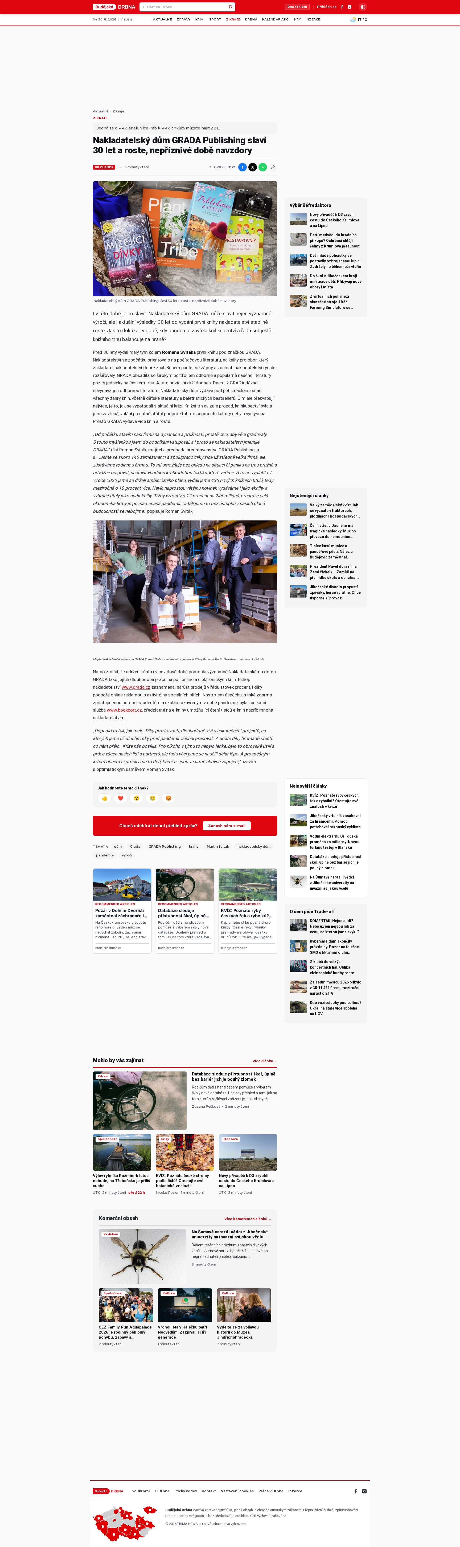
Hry (297, 19)
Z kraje (233, 19)
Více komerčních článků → (247, 1219)
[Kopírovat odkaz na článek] (273, 167)
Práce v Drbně (271, 1491)
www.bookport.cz (124, 710)
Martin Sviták (218, 846)
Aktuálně (162, 19)
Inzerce (313, 19)
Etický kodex (185, 1491)
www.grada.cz (136, 687)
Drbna (251, 19)
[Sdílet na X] (252, 167)
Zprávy (184, 19)
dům (118, 846)
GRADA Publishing (165, 846)
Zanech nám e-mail (226, 825)
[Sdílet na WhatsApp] (262, 167)
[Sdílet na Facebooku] (242, 167)
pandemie (105, 855)
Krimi (199, 19)
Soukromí (141, 1491)
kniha (194, 846)
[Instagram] (349, 7)
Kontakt (209, 1491)
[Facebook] (342, 7)
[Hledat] (230, 6)
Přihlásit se (327, 7)
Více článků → (265, 1061)
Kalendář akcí (275, 19)
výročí (127, 855)
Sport (215, 19)
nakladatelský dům (253, 846)
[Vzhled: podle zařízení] (363, 7)
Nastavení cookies (237, 1491)
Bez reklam (297, 7)
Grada (135, 846)
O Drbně (162, 1491)
